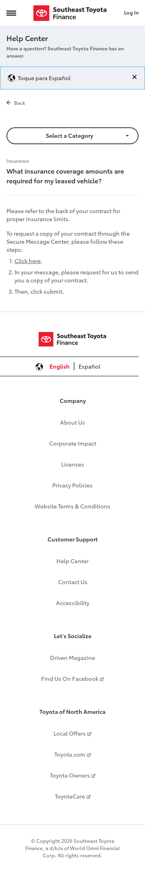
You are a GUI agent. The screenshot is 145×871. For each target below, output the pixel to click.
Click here (27, 261)
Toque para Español (44, 78)
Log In (131, 12)
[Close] (134, 77)
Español (89, 366)
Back (19, 102)
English (60, 366)
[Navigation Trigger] (11, 13)
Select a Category (69, 135)
